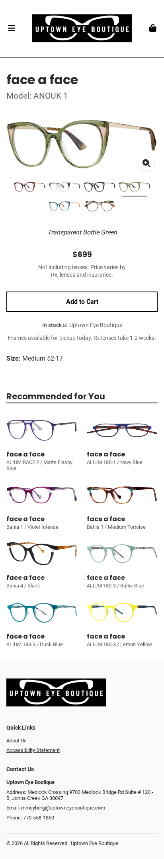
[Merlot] (29, 188)
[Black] (99, 188)
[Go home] (82, 28)
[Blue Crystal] (64, 188)
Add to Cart (82, 302)
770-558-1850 (38, 818)
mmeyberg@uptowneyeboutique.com (63, 808)
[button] (11, 28)
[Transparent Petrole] (64, 208)
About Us (16, 741)
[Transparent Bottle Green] (134, 188)
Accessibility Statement (33, 750)
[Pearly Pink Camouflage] (99, 208)
